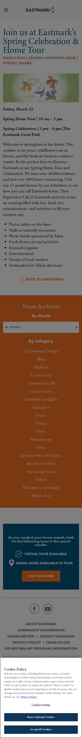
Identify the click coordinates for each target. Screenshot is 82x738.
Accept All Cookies (41, 729)
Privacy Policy (29, 697)
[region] (41, 697)
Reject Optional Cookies (41, 717)
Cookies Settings (41, 705)
